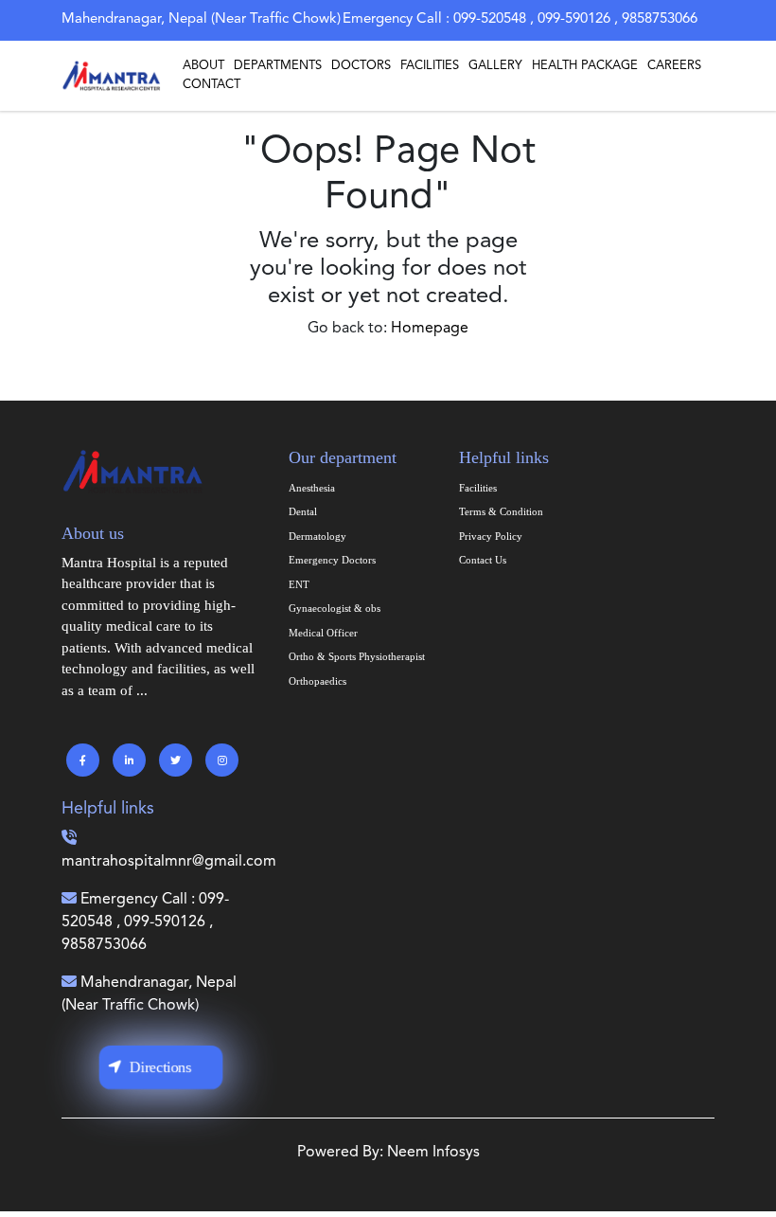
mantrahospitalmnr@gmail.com (169, 861)
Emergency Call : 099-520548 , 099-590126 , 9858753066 (145, 922)
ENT (299, 584)
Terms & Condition (501, 511)
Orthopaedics (317, 681)
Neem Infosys (433, 1152)
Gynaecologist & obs (334, 608)
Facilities (429, 66)
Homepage (429, 328)
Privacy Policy (490, 536)
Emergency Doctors (332, 559)
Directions (160, 1066)
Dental (303, 511)
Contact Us (482, 559)
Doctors (361, 66)
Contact (211, 85)
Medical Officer (323, 632)
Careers (674, 66)
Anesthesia (312, 487)
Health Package (585, 66)
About (203, 66)
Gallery (495, 66)
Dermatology (317, 536)
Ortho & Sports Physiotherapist (357, 656)
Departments (278, 66)
